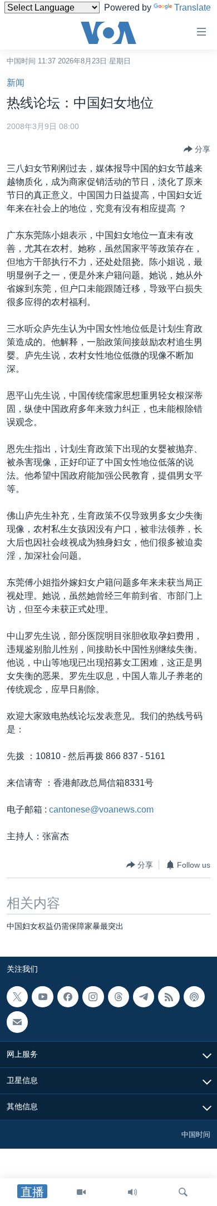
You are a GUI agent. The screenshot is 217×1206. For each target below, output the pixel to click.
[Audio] (132, 1192)
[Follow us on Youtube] (42, 996)
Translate (192, 7)
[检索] (183, 1192)
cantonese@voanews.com (101, 809)
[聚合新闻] (168, 996)
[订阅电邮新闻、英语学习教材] (17, 1021)
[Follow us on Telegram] (143, 996)
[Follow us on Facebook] (67, 996)
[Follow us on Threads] (118, 996)
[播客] (194, 996)
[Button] (197, 149)
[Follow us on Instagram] (92, 996)
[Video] (81, 1192)
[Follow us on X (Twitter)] (17, 996)
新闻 (15, 82)
